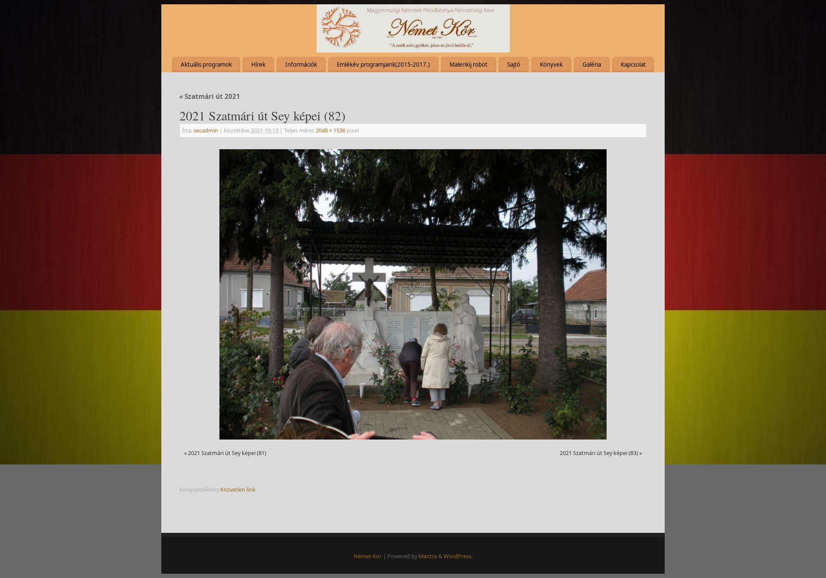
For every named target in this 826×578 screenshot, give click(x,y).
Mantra (428, 556)
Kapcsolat (633, 64)
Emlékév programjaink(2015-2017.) (383, 64)
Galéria (592, 64)
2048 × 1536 (330, 130)
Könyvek (551, 64)
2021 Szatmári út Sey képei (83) (599, 453)
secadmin (206, 130)
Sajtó (513, 64)
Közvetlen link (238, 489)
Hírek (258, 64)
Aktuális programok (206, 64)
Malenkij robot (468, 64)
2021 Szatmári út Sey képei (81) (227, 453)
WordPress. (458, 556)
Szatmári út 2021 (209, 96)
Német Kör (368, 556)
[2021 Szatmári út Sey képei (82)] (413, 294)
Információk (301, 64)
